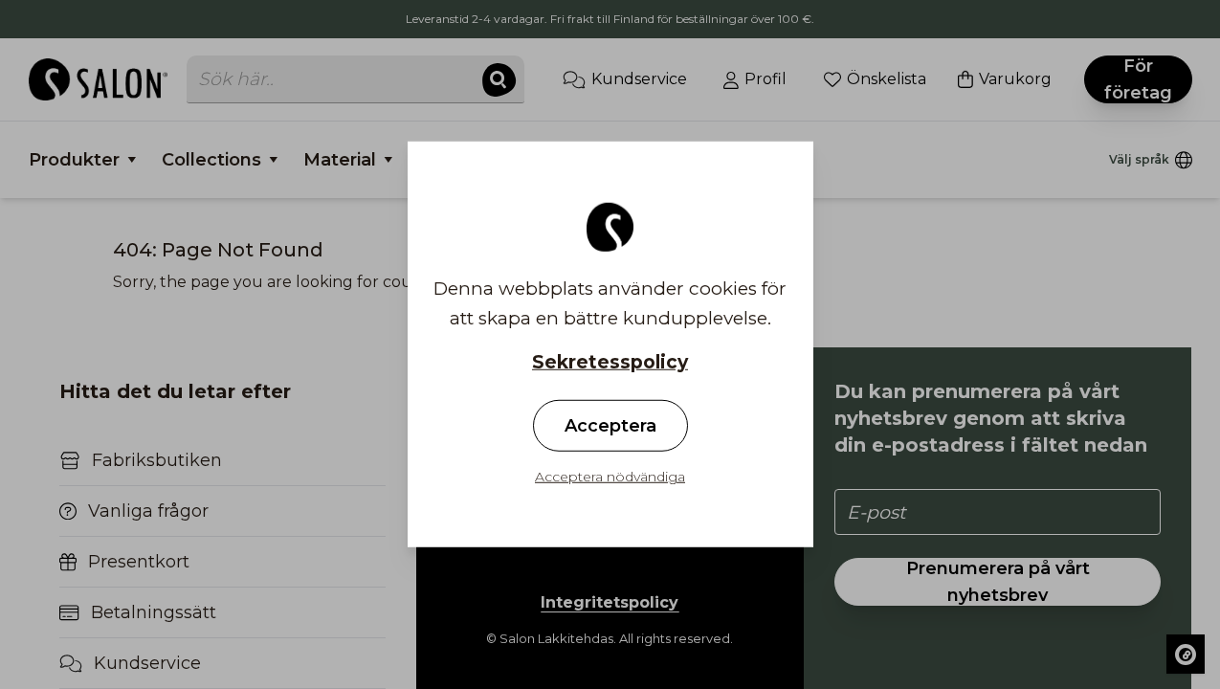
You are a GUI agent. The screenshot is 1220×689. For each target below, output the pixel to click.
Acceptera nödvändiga (610, 476)
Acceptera (610, 425)
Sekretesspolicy (610, 362)
